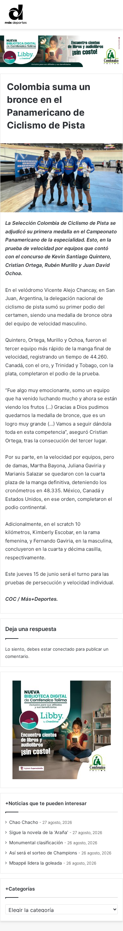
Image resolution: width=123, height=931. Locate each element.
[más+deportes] (16, 14)
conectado (63, 649)
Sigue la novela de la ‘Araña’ (38, 832)
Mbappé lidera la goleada (35, 863)
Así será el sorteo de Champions (43, 852)
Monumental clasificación (36, 842)
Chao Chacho (23, 822)
